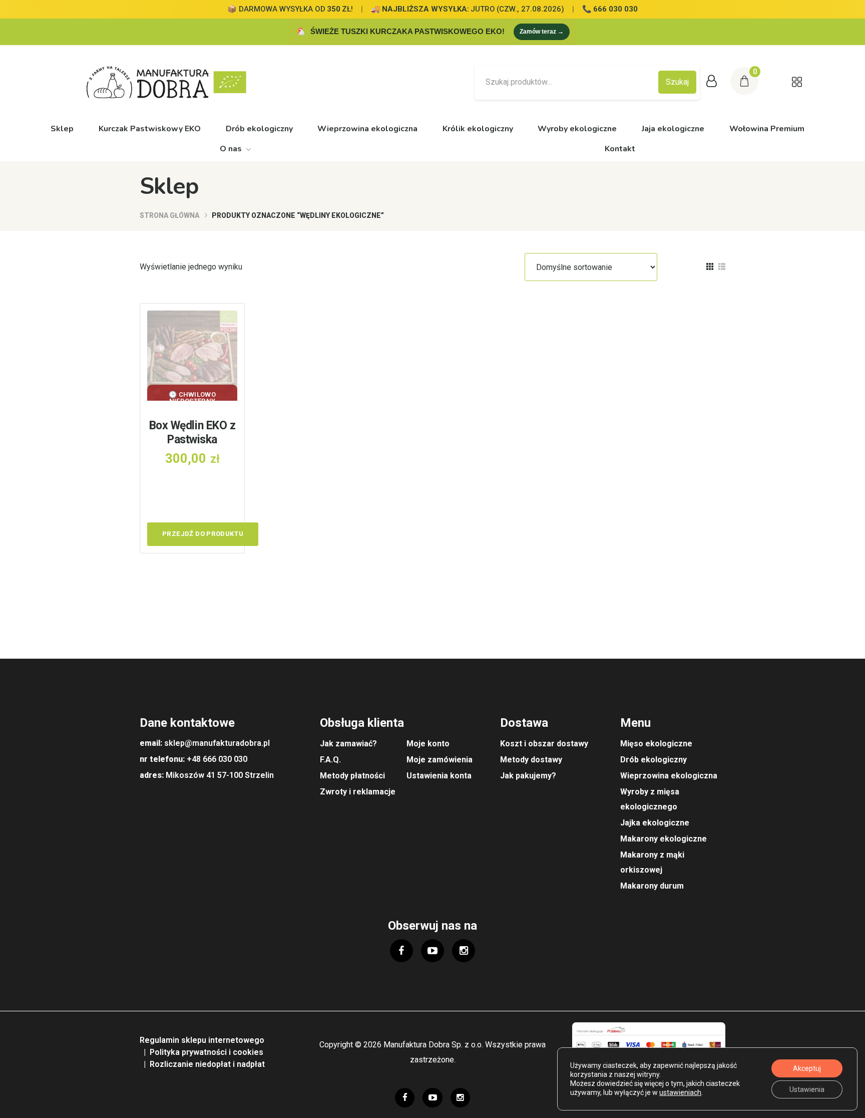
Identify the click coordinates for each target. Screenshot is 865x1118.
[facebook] (401, 950)
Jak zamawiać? (348, 743)
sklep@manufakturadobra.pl (217, 743)
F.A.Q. (330, 759)
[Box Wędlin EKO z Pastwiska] (192, 356)
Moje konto (428, 743)
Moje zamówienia (439, 759)
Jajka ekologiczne (654, 822)
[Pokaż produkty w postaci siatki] (709, 266)
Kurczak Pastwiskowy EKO (150, 128)
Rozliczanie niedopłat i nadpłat (207, 1064)
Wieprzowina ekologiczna (367, 128)
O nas (231, 148)
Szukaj (677, 82)
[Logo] (173, 82)
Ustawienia (806, 1089)
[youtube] (432, 950)
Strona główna (169, 215)
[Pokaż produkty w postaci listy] (721, 266)
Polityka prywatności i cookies (206, 1052)
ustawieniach (680, 1092)
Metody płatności (352, 775)
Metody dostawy (531, 759)
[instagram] (463, 950)
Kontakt (620, 148)
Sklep (62, 128)
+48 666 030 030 (217, 759)
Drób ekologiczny (259, 128)
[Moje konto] (711, 82)
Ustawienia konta (439, 775)
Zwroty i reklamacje (357, 791)
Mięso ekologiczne (656, 743)
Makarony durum (652, 886)
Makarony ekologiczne (663, 839)
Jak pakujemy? (528, 775)
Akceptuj (807, 1068)
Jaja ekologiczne (673, 128)
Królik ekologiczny (478, 128)
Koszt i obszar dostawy (544, 743)
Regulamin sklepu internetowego (202, 1040)
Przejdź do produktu (202, 533)
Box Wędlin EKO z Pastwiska (192, 432)
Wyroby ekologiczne (577, 128)
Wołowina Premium (766, 128)
